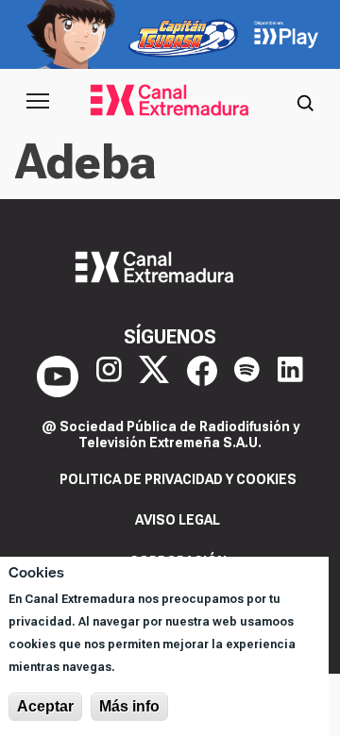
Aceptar (45, 706)
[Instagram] (109, 376)
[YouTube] (57, 376)
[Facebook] (202, 376)
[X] (154, 376)
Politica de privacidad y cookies (178, 479)
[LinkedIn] (290, 376)
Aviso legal (177, 519)
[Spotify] (247, 376)
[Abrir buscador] (305, 101)
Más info (129, 706)
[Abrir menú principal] (38, 101)
